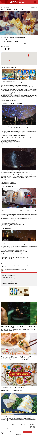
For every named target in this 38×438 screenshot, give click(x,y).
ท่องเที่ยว (2, 424)
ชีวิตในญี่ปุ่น (23, 424)
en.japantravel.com (3, 35)
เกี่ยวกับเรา (3, 429)
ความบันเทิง (12, 424)
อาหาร (7, 424)
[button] (29, 55)
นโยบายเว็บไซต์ (9, 429)
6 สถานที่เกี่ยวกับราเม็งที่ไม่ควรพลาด (10, 283)
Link (6, 143)
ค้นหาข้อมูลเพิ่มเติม (19, 434)
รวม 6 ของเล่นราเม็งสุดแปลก (8, 280)
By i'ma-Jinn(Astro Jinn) (5, 46)
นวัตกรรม (17, 424)
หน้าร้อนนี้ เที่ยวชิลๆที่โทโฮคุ (8, 278)
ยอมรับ (28, 432)
